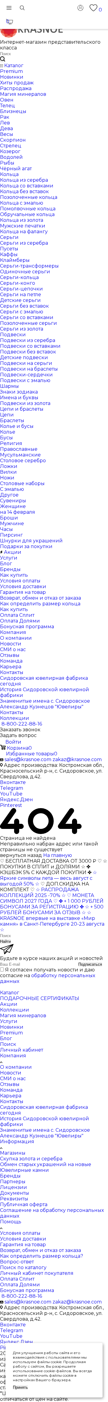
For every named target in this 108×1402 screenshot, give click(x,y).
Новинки (11, 1027)
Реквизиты (14, 1199)
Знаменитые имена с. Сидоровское (45, 1130)
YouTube (11, 794)
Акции (8, 1004)
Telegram (11, 788)
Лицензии (13, 1187)
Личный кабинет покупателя (37, 1273)
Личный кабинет (21, 1050)
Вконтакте (13, 782)
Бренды (10, 1176)
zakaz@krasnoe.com (77, 759)
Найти (5, 941)
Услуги (8, 1021)
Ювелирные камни (24, 1170)
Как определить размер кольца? (41, 1256)
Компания (13, 1056)
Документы (14, 1193)
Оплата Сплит (17, 1279)
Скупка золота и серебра (31, 1159)
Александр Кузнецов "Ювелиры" (41, 1136)
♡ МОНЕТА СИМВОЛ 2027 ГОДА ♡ (47, 898)
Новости (10, 1073)
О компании (16, 1067)
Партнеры (13, 1181)
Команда (11, 1090)
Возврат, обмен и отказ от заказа (40, 1250)
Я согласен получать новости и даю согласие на (47, 975)
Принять (20, 1387)
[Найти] (2, 59)
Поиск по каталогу (23, 1267)
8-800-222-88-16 (22, 724)
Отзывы (10, 1084)
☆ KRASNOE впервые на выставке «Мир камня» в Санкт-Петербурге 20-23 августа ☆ (52, 921)
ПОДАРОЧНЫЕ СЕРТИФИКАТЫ (39, 998)
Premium (11, 1033)
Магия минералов (23, 1015)
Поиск (8, 1044)
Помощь (10, 1222)
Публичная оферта (23, 1204)
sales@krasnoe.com (27, 759)
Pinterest (11, 805)
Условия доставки (23, 1239)
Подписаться (90, 964)
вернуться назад (21, 855)
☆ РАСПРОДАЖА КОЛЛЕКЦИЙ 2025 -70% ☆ (39, 892)
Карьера (10, 1096)
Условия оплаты (20, 1233)
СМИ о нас (13, 1078)
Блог (6, 1038)
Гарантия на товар (23, 1244)
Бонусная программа (27, 1290)
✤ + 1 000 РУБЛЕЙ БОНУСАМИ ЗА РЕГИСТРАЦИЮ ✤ (52, 904)
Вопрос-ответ (17, 1262)
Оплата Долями (20, 1285)
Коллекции (14, 1010)
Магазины (13, 1153)
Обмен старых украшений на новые (45, 1164)
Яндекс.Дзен (16, 799)
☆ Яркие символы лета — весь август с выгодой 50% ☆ (48, 878)
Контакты (11, 1101)
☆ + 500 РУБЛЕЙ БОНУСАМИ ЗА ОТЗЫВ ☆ (52, 909)
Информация (17, 1141)
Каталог (9, 993)
